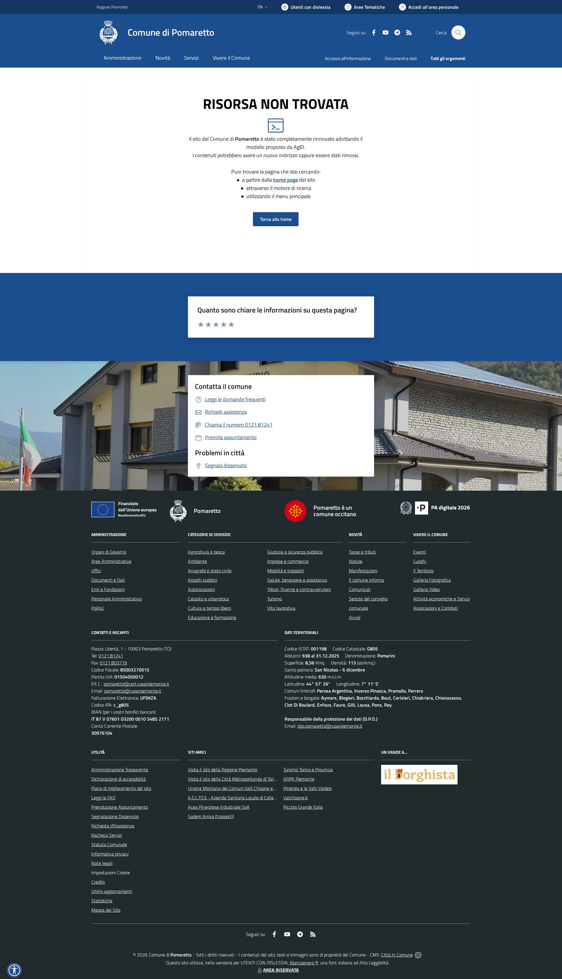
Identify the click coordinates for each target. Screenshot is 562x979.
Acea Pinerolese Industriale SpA (219, 806)
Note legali (101, 863)
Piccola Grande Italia (303, 806)
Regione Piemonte (112, 7)
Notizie (355, 561)
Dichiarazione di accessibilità (118, 778)
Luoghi (419, 561)
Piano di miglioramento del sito (121, 788)
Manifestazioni (363, 570)
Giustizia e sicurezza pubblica (295, 551)
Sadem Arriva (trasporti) (211, 816)
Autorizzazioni (201, 589)
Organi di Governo (108, 551)
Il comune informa (366, 579)
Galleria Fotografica (432, 579)
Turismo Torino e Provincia (308, 769)
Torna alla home (276, 219)
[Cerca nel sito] (458, 32)
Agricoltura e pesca (206, 551)
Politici (97, 608)
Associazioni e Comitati (435, 608)
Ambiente (197, 561)
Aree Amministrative (111, 561)
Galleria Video (426, 589)
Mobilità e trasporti (285, 570)
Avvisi (354, 617)
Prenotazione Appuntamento (119, 806)
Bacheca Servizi (106, 835)
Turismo (274, 598)
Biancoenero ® (304, 962)
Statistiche (101, 900)
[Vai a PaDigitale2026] (435, 507)
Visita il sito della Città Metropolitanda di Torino (233, 778)
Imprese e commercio (288, 561)
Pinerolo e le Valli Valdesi (307, 788)
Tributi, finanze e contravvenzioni (299, 589)
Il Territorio (423, 570)
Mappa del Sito (105, 909)
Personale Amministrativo (116, 598)
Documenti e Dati (108, 579)
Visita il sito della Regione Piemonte (222, 769)
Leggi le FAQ (103, 797)
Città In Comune (397, 954)
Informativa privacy (110, 853)
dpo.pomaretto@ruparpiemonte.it (329, 725)
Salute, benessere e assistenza (297, 579)
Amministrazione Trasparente (119, 769)
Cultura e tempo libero (209, 608)
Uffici (96, 570)
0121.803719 (113, 662)
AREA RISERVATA (281, 969)
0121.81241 (111, 655)
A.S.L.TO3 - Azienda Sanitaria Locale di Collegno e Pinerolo (244, 797)
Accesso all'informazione (348, 58)
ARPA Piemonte (298, 778)
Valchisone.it (295, 797)
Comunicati (360, 589)
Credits (98, 881)
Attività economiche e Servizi (441, 598)
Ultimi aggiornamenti (111, 891)
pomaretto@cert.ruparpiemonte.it (136, 683)
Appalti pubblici (202, 579)
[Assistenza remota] (418, 954)
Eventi (419, 551)
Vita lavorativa (281, 608)
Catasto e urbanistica (208, 598)
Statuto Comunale (109, 844)
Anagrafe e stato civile (210, 570)
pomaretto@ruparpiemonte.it (132, 690)
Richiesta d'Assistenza (112, 825)
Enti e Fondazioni (108, 589)
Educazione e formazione (212, 617)
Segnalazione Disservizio (115, 816)
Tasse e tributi (362, 551)
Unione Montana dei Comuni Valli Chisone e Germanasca (243, 788)
